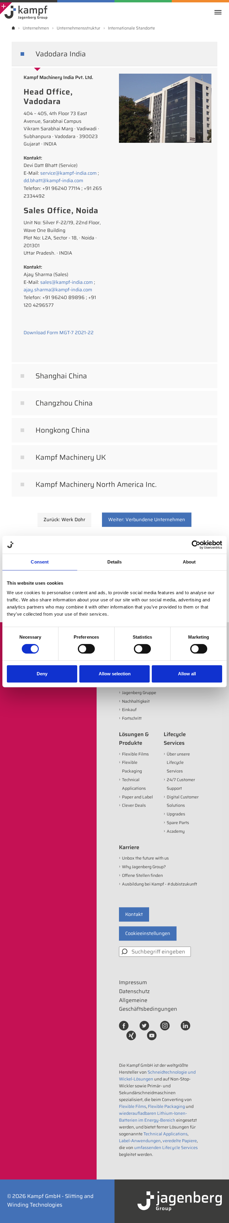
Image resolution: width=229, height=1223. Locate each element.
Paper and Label (137, 797)
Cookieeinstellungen (147, 933)
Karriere (129, 847)
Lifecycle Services (175, 738)
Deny (42, 673)
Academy (176, 831)
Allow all (187, 673)
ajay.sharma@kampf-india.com (58, 289)
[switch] (86, 649)
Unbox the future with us (145, 858)
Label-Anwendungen (140, 1140)
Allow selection (115, 673)
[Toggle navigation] (219, 12)
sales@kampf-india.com (66, 282)
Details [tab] (114, 561)
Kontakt (134, 914)
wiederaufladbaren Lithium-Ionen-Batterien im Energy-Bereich (153, 1116)
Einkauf (129, 709)
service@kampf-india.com (68, 173)
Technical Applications (165, 1134)
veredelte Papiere (180, 1140)
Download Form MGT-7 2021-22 (59, 332)
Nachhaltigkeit (136, 701)
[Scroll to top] (216, 1210)
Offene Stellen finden (142, 875)
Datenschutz (134, 991)
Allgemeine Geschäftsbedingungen (148, 1004)
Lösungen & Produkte (134, 738)
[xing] (131, 1035)
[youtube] (152, 1035)
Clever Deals (134, 805)
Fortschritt (132, 718)
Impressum (133, 982)
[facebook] (124, 1025)
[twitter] (144, 1025)
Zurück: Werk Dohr (64, 519)
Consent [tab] (40, 561)
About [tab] (189, 561)
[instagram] (165, 1025)
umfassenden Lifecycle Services (166, 1147)
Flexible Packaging (166, 1106)
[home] (13, 28)
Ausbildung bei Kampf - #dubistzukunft (159, 884)
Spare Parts (178, 822)
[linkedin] (185, 1025)
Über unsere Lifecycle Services (178, 763)
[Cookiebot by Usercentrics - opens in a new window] (196, 544)
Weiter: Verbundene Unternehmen (146, 519)
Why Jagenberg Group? (144, 866)
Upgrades (176, 814)
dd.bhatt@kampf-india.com (53, 180)
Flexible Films (135, 754)
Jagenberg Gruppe (139, 692)
